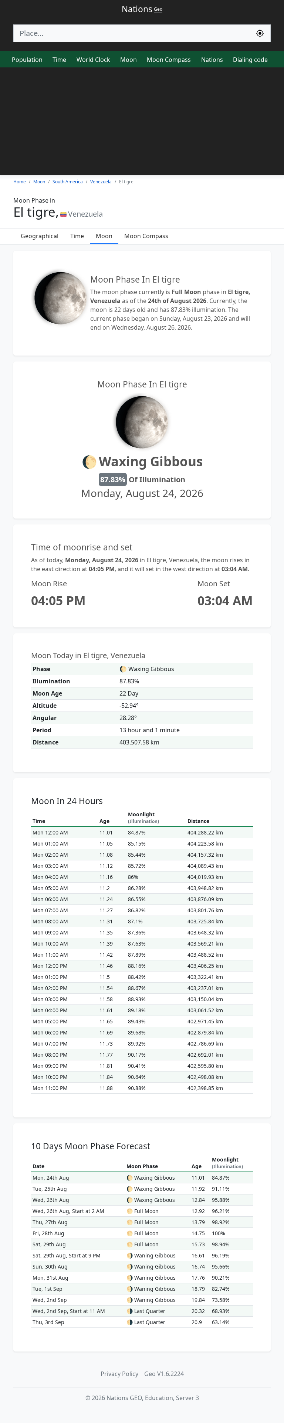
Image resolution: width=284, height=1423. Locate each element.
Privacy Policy (119, 1374)
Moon (128, 60)
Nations (212, 60)
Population (27, 60)
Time (59, 60)
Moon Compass (169, 60)
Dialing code (250, 60)
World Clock (93, 60)
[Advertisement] (142, 123)
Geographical (39, 236)
